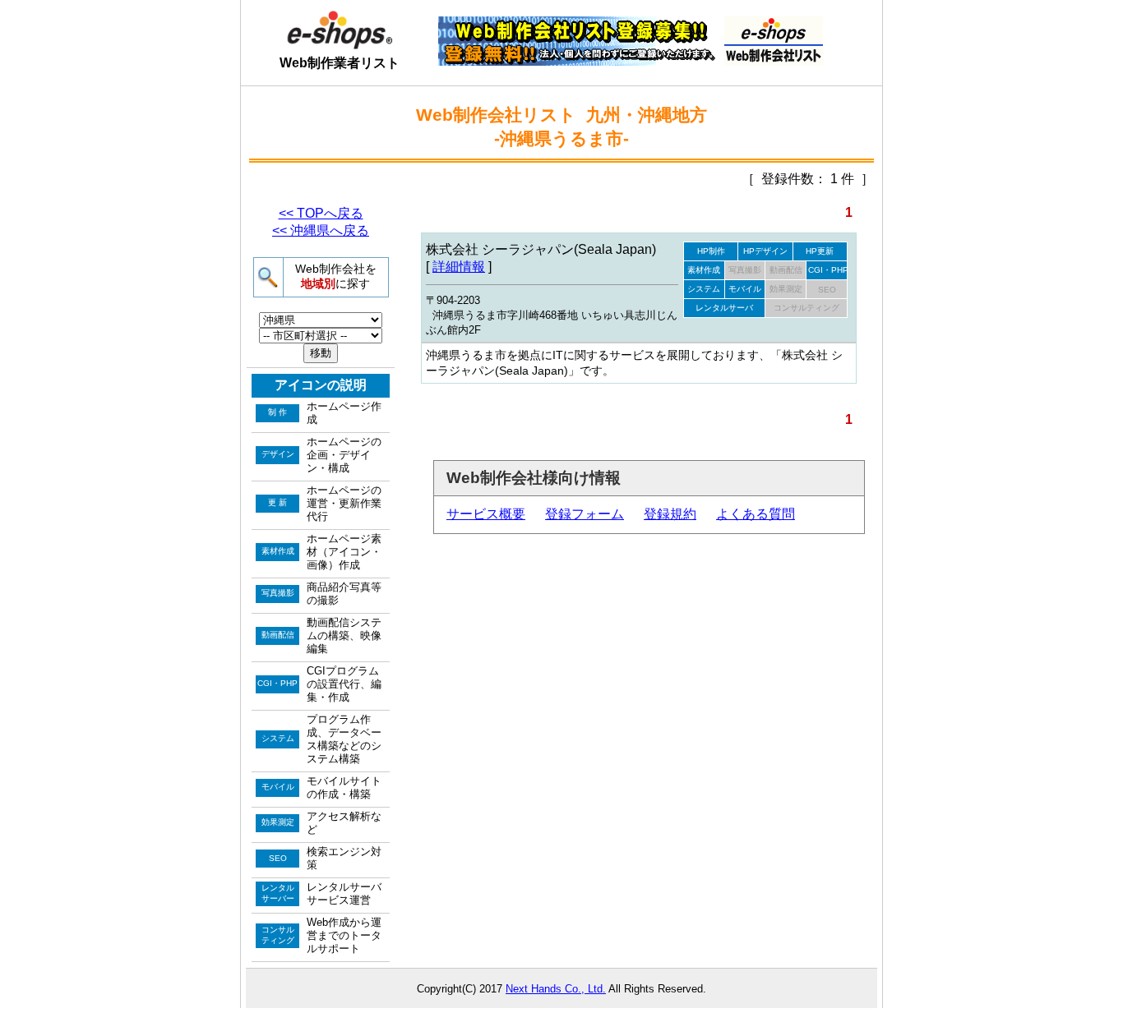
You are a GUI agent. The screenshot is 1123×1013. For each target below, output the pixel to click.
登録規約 (670, 514)
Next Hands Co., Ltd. (556, 989)
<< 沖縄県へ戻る (320, 230)
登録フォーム (584, 514)
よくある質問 (755, 514)
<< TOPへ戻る (321, 213)
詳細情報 (458, 267)
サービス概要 (485, 514)
